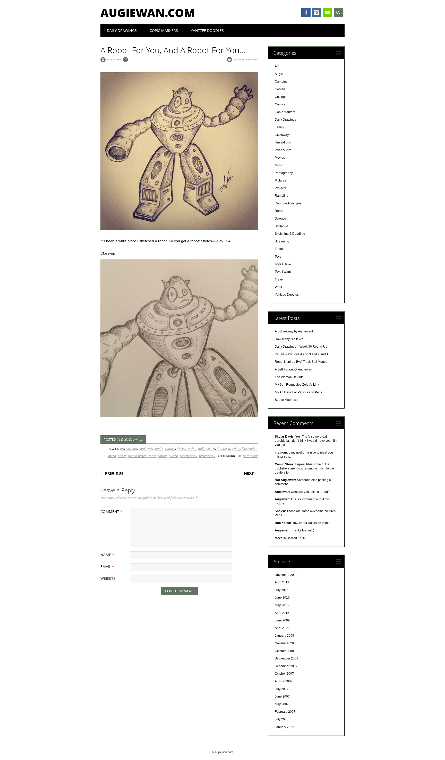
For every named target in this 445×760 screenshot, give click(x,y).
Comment (111, 511)
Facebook (306, 12)
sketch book (188, 456)
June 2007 (282, 696)
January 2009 (284, 635)
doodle (222, 448)
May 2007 (282, 704)
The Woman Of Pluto (289, 377)
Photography (284, 173)
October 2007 (284, 673)
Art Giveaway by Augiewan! (294, 331)
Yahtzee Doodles (207, 30)
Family (279, 127)
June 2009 (282, 620)
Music (279, 165)
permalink (250, 456)
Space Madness (286, 400)
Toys (278, 256)
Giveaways (282, 135)
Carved (280, 89)
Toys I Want (283, 272)
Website (107, 578)
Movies (280, 157)
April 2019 (282, 582)
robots (162, 456)
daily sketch (206, 448)
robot (152, 456)
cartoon (131, 448)
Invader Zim (283, 150)
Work (278, 287)
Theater (280, 249)
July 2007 (281, 689)
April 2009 (282, 628)
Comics (280, 104)
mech (112, 456)
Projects (280, 188)
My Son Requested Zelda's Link (297, 384)
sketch (173, 456)
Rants (279, 211)
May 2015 (282, 605)
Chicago (281, 97)
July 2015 (281, 590)
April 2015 (282, 613)
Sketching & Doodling (290, 234)
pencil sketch (137, 456)
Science (280, 218)
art (122, 448)
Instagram (316, 12)
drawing (234, 448)
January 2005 (284, 727)
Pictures (280, 180)
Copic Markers (164, 30)
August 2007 (284, 681)
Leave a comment (245, 59)
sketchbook (207, 456)
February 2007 (285, 711)
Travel (279, 279)
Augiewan (114, 59)
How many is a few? (289, 339)
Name (107, 554)
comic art (145, 448)
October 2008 (284, 651)
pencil (122, 456)
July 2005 (281, 719)
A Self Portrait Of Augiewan (293, 369)
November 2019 (286, 575)
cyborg (170, 448)
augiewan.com (147, 12)
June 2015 (282, 597)
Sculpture (281, 226)
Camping (281, 81)
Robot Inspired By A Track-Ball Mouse (301, 362)
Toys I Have (283, 264)
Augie (279, 74)
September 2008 (286, 658)
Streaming (282, 241)
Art (277, 66)
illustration (250, 448)
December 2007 (286, 666)
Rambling (281, 195)
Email (327, 12)
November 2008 (286, 643)
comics (158, 448)
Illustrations (283, 142)
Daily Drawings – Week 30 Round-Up (301, 346)
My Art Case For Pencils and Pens (298, 392)
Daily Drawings (122, 30)
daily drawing (186, 448)
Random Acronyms (288, 203)
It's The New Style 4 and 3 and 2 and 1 (301, 354)
